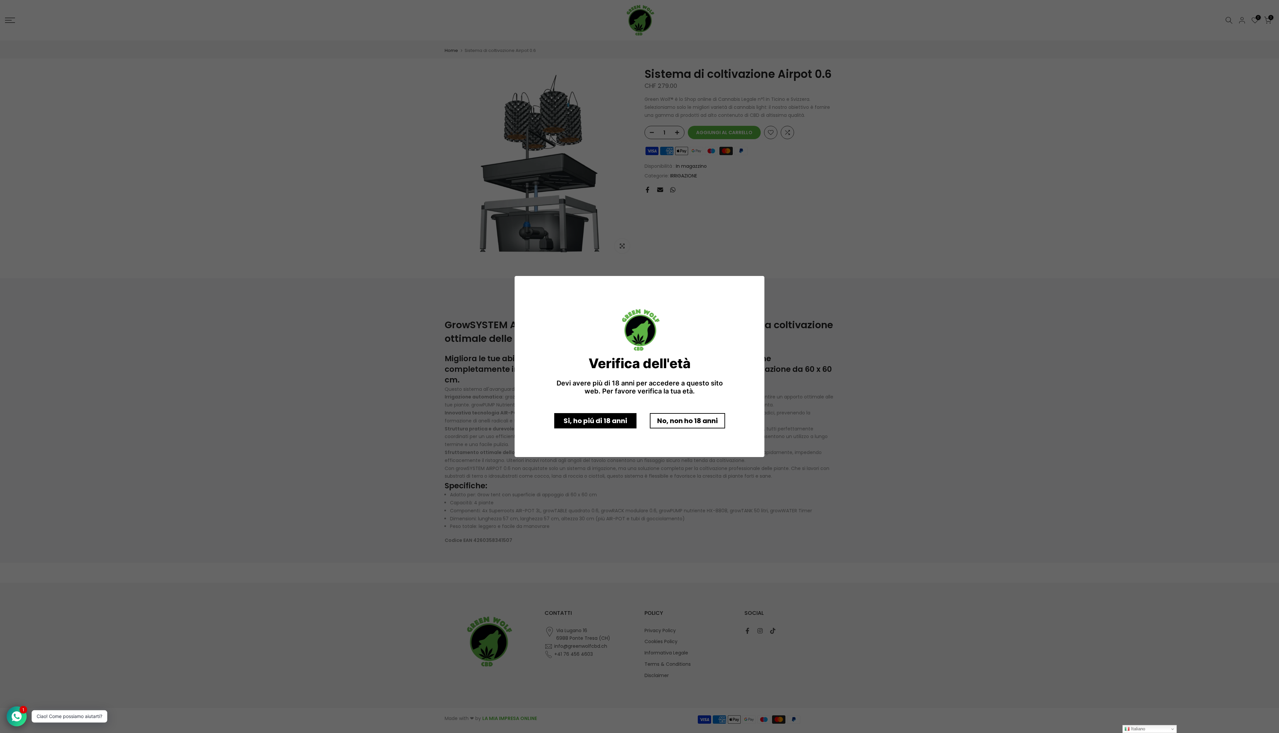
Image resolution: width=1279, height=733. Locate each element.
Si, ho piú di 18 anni (595, 420)
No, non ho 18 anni (687, 420)
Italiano (1137, 728)
